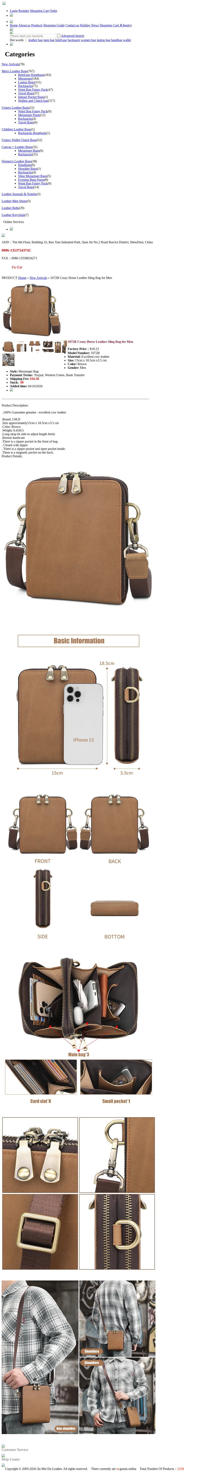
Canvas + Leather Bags (17, 147)
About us (24, 25)
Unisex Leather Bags (15, 107)
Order (53, 10)
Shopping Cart (39, 10)
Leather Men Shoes (14, 201)
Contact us (72, 25)
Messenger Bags (28, 150)
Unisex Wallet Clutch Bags (19, 140)
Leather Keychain (13, 215)
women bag (88, 40)
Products (36, 25)
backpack (74, 40)
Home (14, 25)
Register (23, 10)
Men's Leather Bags (14, 71)
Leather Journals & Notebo (19, 194)
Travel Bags (26, 93)
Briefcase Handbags (31, 75)
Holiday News (89, 25)
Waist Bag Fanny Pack (33, 89)
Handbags (24, 165)
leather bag (36, 40)
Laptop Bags (26, 82)
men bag (49, 40)
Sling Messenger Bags (32, 176)
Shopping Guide (54, 25)
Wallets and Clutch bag (33, 100)
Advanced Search (72, 35)
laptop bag (103, 40)
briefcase (61, 40)
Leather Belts (10, 208)
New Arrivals (10, 64)
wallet (127, 40)
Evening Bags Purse (31, 179)
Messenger (25, 78)
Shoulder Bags (27, 168)
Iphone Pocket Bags (31, 97)
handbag (116, 40)
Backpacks (25, 86)
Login (14, 10)
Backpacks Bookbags (32, 133)
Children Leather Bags (16, 129)
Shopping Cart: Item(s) (116, 25)
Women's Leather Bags (17, 161)
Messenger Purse (29, 115)
